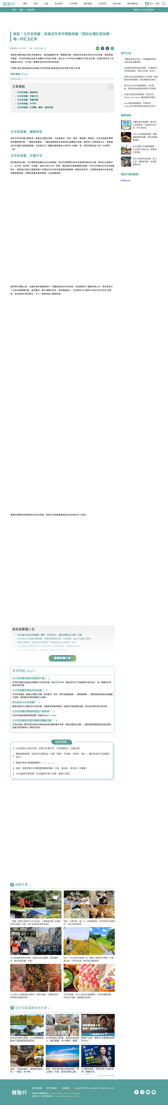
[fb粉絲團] (136, 1092)
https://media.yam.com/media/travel (65, 1093)
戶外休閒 (73, 4)
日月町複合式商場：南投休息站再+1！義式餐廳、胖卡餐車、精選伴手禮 (62, 1039)
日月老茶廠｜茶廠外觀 (27, 100)
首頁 (14, 10)
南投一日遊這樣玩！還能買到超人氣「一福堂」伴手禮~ (26, 1070)
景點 (25, 4)
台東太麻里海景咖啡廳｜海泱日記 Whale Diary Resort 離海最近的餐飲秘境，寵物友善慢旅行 (140, 96)
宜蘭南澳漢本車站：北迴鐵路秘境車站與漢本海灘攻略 (140, 60)
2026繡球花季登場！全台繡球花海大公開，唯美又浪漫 (42, 774)
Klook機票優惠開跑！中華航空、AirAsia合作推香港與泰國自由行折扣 (140, 104)
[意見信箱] (148, 1092)
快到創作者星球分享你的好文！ (140, 10)
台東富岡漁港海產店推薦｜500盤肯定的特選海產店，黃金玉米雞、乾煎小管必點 (141, 69)
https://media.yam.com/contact (66, 1096)
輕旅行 (8, 4)
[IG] (142, 1092)
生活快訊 (102, 4)
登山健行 (59, 4)
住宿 (46, 4)
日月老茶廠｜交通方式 (27, 96)
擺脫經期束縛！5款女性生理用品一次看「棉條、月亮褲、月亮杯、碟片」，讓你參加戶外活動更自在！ (62, 755)
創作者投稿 (37, 1088)
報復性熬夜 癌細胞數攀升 (28, 763)
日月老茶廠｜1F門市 (26, 104)
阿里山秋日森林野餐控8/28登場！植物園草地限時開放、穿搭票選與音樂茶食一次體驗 (141, 78)
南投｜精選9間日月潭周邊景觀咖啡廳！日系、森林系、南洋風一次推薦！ (52, 768)
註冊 (157, 4)
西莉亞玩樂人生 (40, 48)
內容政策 (65, 1088)
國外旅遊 (88, 4)
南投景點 (31, 10)
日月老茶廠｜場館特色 (27, 92)
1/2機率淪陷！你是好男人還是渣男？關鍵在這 (97, 1070)
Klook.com (15, 79)
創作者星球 (132, 4)
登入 (151, 4)
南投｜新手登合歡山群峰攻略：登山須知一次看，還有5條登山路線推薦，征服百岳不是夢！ (62, 1071)
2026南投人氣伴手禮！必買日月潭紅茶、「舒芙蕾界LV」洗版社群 (48, 748)
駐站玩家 (117, 4)
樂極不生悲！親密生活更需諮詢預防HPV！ (98, 1039)
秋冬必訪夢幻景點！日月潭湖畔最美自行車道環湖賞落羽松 (26, 1039)
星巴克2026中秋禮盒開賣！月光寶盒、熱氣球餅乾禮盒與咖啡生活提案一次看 (141, 87)
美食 (36, 4)
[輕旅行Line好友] (154, 1092)
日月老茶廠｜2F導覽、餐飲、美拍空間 (35, 107)
